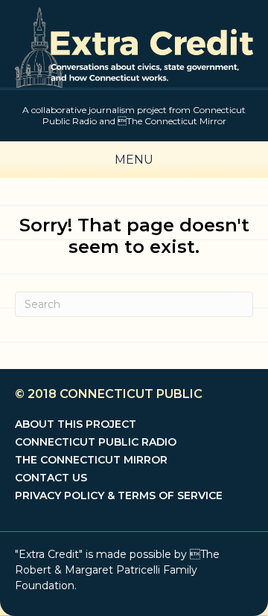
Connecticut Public (131, 394)
